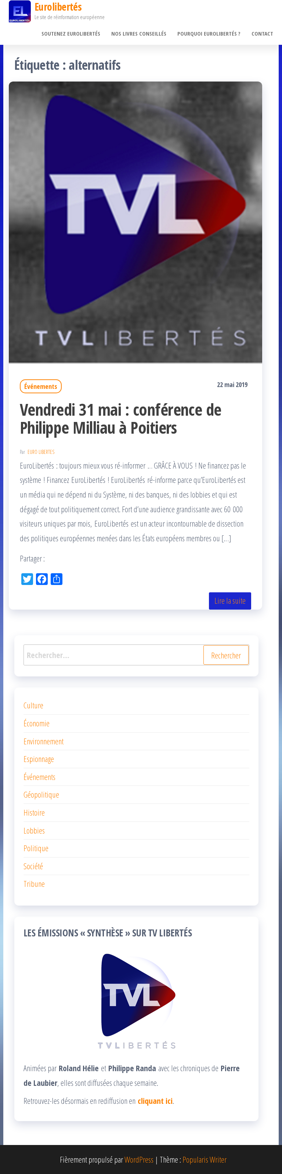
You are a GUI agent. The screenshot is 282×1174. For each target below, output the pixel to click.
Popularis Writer (204, 1159)
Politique (36, 847)
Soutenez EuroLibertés (70, 33)
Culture (33, 705)
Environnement (44, 741)
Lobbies (34, 830)
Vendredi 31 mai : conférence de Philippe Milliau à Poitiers (120, 418)
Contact (262, 33)
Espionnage (39, 758)
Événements (40, 386)
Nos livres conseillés (138, 33)
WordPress (138, 1159)
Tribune (34, 883)
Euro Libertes (41, 451)
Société (33, 865)
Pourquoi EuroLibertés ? (209, 33)
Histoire (34, 812)
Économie (37, 723)
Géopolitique (41, 794)
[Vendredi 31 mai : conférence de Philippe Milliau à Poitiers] (135, 221)
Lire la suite (230, 600)
